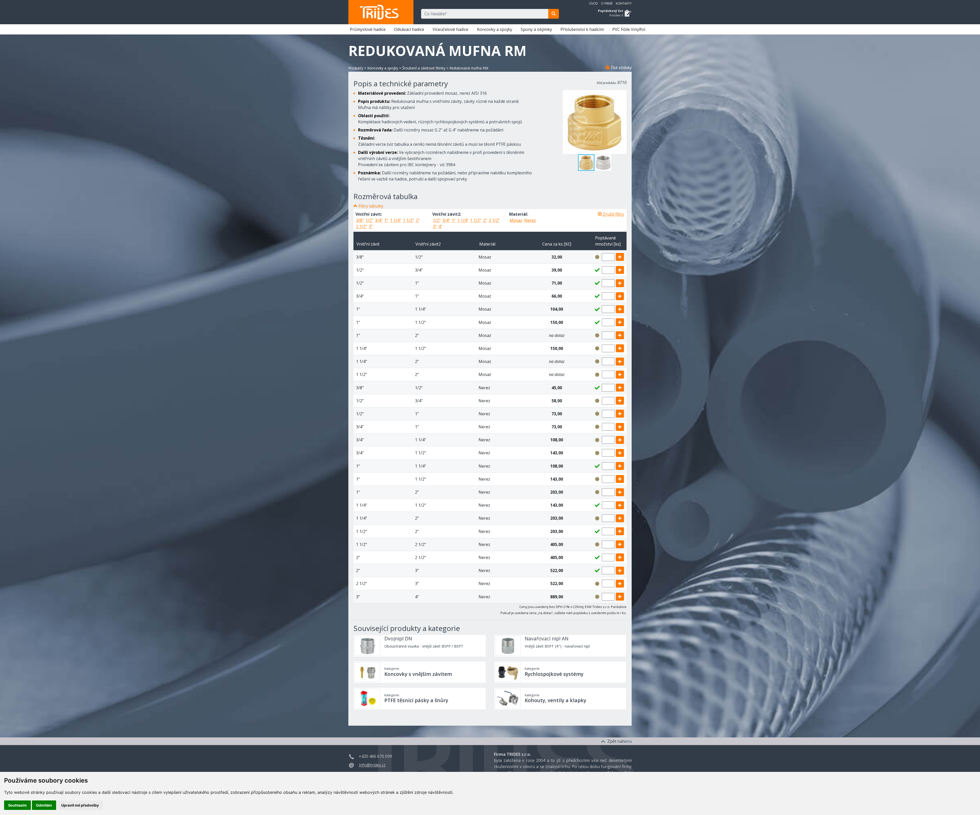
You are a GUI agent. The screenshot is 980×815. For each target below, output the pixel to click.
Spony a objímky (537, 29)
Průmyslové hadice (368, 29)
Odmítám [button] (44, 805)
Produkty (355, 68)
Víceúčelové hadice (451, 29)
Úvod (593, 3)
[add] (620, 257)
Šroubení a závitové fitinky (423, 68)
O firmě (607, 3)
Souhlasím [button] (17, 805)
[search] (553, 14)
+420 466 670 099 (375, 756)
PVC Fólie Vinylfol (629, 29)
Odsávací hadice (409, 29)
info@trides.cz (372, 765)
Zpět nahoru (619, 741)
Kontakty (624, 3)
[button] (603, 162)
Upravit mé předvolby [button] (80, 805)
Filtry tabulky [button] (371, 206)
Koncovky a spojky (495, 29)
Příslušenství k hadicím (582, 29)
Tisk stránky (621, 67)
